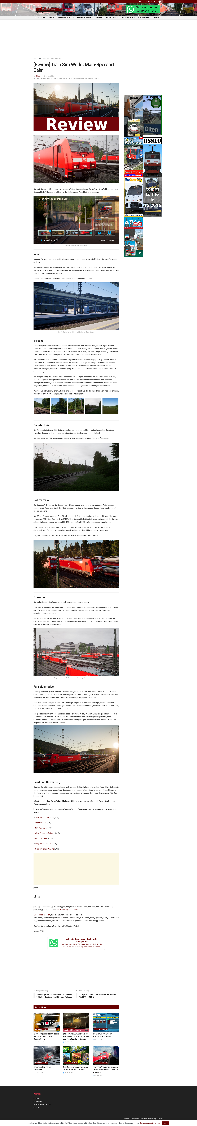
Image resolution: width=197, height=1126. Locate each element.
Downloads (111, 17)
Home (35, 58)
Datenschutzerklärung (42, 1104)
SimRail (99, 17)
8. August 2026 (39, 1042)
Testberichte (127, 17)
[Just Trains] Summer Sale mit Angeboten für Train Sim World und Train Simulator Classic (76, 1036)
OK (165, 1123)
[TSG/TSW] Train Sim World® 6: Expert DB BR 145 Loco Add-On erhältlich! (106, 1069)
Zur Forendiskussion (42, 915)
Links (156, 17)
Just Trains (69, 1029)
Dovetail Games (56, 58)
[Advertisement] (98, 39)
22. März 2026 (68, 1073)
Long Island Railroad (43, 844)
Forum (51, 17)
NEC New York (41, 828)
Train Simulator (84, 17)
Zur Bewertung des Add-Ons (68, 910)
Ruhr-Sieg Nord (41, 838)
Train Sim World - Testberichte (80, 78)
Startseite (40, 17)
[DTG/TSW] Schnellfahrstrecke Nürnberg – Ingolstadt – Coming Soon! (46, 1036)
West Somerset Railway (44, 833)
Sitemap (37, 1107)
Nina (38, 76)
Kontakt (36, 1098)
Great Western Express (44, 817)
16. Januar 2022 (48, 76)
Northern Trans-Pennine (44, 849)
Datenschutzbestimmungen (150, 1123)
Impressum (38, 1101)
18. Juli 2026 (68, 1042)
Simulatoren (143, 17)
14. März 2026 (98, 1075)
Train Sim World (65, 17)
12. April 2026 (39, 1073)
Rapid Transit (40, 823)
